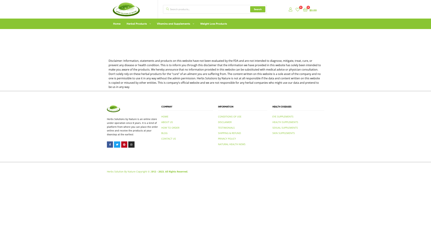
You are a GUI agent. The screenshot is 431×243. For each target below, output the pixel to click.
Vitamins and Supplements (173, 23)
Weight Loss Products (213, 23)
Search (258, 9)
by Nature (131, 119)
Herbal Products (137, 23)
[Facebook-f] (110, 144)
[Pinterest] (124, 144)
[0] (298, 9)
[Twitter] (117, 144)
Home (117, 23)
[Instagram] (131, 144)
